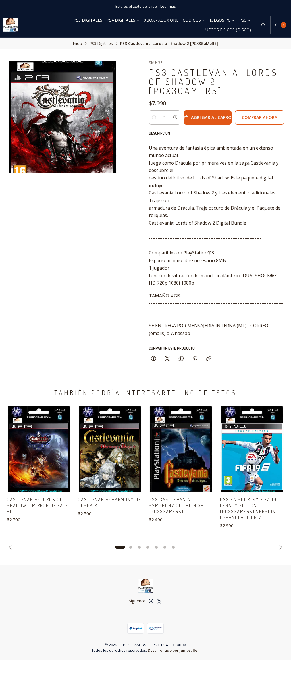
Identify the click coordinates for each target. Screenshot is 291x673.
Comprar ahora (259, 117)
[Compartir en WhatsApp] (181, 359)
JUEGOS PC (220, 20)
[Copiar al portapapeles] (208, 359)
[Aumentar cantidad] (175, 117)
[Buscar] (263, 25)
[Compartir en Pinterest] (195, 359)
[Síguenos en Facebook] (151, 601)
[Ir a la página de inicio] (10, 25)
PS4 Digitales (121, 20)
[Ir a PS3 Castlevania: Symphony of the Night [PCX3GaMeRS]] (181, 449)
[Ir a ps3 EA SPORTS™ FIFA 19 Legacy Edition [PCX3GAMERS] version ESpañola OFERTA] (252, 449)
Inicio (77, 43)
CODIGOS (192, 20)
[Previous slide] (11, 547)
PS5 (242, 20)
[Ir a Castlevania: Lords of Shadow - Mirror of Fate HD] (39, 449)
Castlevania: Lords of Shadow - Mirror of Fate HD (37, 505)
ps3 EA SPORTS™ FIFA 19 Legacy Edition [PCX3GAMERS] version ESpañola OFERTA (248, 508)
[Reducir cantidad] (154, 117)
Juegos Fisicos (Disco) (227, 29)
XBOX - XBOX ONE (161, 20)
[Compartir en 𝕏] (167, 359)
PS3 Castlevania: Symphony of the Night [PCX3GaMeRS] (178, 505)
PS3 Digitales (88, 20)
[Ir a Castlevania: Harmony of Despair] (110, 449)
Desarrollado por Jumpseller (173, 650)
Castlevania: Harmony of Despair (109, 502)
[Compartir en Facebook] (153, 359)
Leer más (168, 6)
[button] (120, 547)
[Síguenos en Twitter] (159, 601)
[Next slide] (280, 547)
